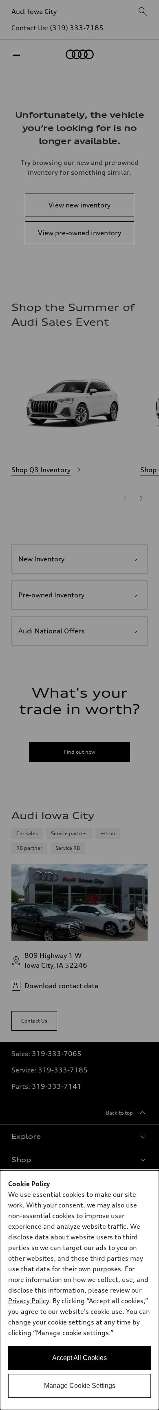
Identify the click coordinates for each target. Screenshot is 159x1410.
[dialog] (79, 1290)
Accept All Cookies (79, 1357)
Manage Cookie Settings (79, 1385)
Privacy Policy (28, 1301)
